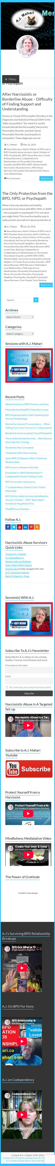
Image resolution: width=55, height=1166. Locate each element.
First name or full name (16, 665)
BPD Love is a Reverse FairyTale (21, 467)
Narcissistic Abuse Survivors (17, 167)
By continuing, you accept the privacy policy (30, 687)
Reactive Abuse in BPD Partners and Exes (27, 404)
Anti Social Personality (26, 240)
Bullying (20, 249)
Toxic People (26, 280)
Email (8, 676)
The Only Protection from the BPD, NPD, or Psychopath (27, 196)
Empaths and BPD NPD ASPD (18, 164)
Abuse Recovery (14, 149)
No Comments (13, 178)
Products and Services (26, 1158)
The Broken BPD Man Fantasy (21, 452)
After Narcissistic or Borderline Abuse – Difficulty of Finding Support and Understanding (27, 101)
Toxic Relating (39, 280)
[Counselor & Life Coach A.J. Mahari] (27, 6)
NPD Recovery (27, 265)
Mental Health (40, 164)
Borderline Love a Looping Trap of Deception (28, 433)
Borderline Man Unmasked (19, 447)
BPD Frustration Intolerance (20, 481)
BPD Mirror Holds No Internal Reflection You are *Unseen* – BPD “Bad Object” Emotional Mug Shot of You (26, 500)
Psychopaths (20, 277)
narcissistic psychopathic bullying (34, 258)
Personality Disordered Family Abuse (31, 170)
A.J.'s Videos (12, 1160)
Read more (46, 178)
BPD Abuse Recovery (32, 155)
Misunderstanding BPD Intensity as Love (26, 409)
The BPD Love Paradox (17, 508)
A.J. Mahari (12, 144)
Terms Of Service (40, 1160)
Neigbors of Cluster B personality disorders (24, 262)
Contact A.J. (9, 1158)
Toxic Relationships (13, 173)
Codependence (31, 249)
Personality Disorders (21, 274)
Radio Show (24, 1160)
